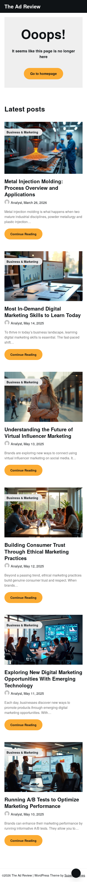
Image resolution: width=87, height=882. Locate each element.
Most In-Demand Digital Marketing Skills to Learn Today (42, 312)
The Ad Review (22, 6)
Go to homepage (43, 73)
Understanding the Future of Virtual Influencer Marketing (38, 432)
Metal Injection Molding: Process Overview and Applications (33, 188)
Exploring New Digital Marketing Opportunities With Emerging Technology (43, 678)
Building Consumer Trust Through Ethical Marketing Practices (36, 551)
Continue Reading (23, 234)
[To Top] (76, 873)
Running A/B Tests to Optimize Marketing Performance (41, 802)
